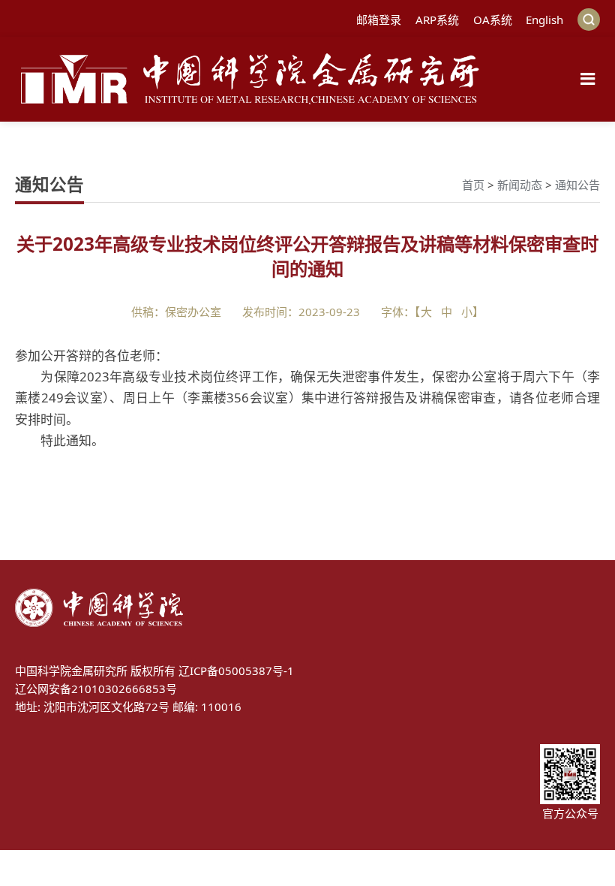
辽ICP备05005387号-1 (236, 670)
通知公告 (577, 184)
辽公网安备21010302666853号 (96, 688)
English (544, 19)
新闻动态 (519, 184)
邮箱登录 (378, 19)
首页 (473, 184)
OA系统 (492, 19)
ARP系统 (437, 19)
